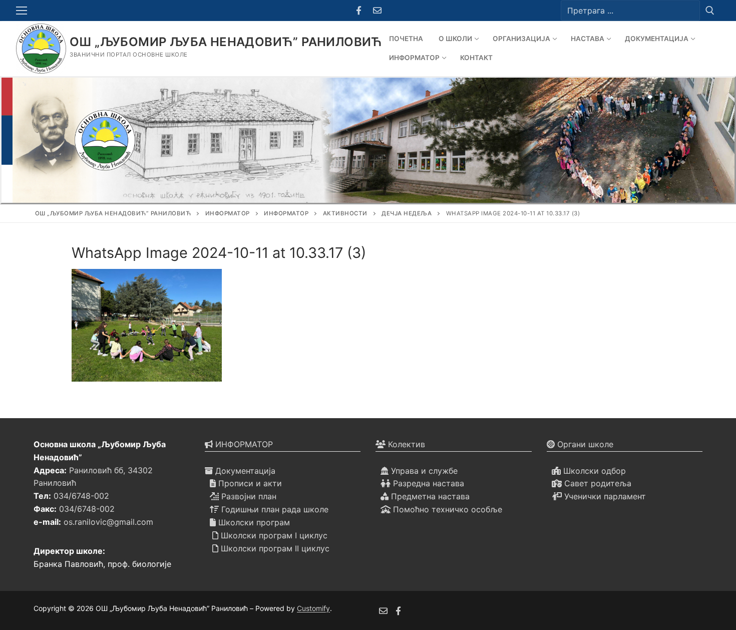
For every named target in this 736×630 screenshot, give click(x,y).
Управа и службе (423, 471)
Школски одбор (593, 471)
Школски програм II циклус (273, 548)
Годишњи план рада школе (273, 509)
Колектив (405, 444)
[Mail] (377, 11)
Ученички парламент (604, 496)
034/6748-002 (81, 496)
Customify (313, 608)
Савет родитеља (596, 483)
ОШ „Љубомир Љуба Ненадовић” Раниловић (226, 42)
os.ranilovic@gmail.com (108, 522)
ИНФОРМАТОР (243, 444)
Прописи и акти (249, 483)
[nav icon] (23, 10)
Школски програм (253, 522)
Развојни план (247, 496)
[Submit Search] (710, 10)
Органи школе (584, 444)
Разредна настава (427, 483)
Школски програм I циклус (272, 535)
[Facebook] (358, 11)
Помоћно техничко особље (446, 509)
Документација (244, 471)
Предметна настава (429, 496)
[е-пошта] (383, 610)
